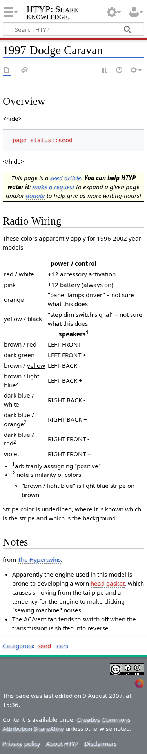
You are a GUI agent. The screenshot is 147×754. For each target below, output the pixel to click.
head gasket (108, 583)
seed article (65, 178)
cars (62, 646)
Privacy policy (21, 743)
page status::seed (43, 140)
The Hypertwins (39, 559)
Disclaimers (101, 743)
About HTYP (62, 743)
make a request (53, 187)
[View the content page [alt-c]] (7, 70)
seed (44, 646)
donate (35, 195)
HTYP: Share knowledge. (52, 13)
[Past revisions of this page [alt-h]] (119, 70)
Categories (18, 646)
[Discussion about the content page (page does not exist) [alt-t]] (24, 70)
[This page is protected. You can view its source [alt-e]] (105, 70)
